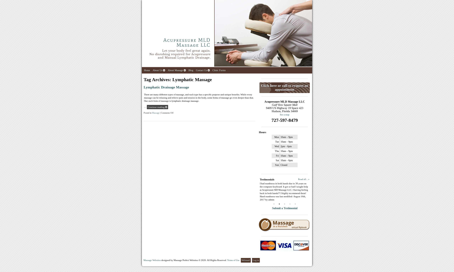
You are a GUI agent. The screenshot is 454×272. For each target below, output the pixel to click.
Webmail (246, 260)
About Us (157, 70)
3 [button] (284, 204)
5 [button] (295, 204)
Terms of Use (233, 260)
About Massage (175, 70)
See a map (284, 114)
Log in (256, 260)
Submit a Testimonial (284, 208)
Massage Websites (152, 260)
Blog (191, 70)
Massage (155, 113)
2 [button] (279, 204)
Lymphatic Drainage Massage (166, 87)
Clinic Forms (219, 70)
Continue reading (156, 107)
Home (147, 70)
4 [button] (290, 204)
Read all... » (303, 179)
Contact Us (201, 70)
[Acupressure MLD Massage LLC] (227, 33)
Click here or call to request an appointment (284, 87)
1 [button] (274, 204)
